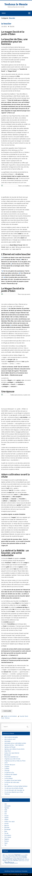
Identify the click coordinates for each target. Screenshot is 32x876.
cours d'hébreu (13, 857)
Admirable (7, 741)
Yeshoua (7, 718)
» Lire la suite (7, 711)
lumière (15, 859)
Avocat (6, 823)
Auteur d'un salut (9, 821)
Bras (5, 831)
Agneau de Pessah (9, 747)
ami (26, 855)
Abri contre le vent (9, 739)
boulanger (5, 857)
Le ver (6, 784)
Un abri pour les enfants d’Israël (13, 788)
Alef (5, 812)
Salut (5, 843)
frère (25, 857)
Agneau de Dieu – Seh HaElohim (14, 745)
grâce (4, 859)
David (26, 716)
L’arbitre (6, 768)
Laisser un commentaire (10, 716)
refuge (8, 860)
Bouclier (12, 26)
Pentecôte (27, 859)
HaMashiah (8, 859)
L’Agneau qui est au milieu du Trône (14, 761)
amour (4, 856)
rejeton (11, 860)
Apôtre (6, 817)
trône (27, 860)
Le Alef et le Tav (9, 772)
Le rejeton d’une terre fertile (12, 780)
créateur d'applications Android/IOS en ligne (24, 875)
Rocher (6, 841)
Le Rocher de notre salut (11, 782)
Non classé (7, 837)
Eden (2, 718)
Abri (5, 804)
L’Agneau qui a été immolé (12, 759)
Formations (7, 835)
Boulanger (7, 755)
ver (3, 863)
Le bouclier (6, 23)
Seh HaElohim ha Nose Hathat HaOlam (15, 786)
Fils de (6, 833)
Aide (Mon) (7, 751)
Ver (5, 845)
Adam (6, 855)
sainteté (20, 860)
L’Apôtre (6, 766)
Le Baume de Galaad (10, 774)
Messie (19, 859)
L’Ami (6, 763)
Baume (6, 825)
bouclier (22, 716)
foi (23, 857)
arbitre (13, 856)
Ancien (6, 816)
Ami (5, 814)
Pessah (5, 860)
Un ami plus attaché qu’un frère (13, 792)
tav (25, 860)
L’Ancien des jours (9, 764)
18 (19, 273)
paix (23, 859)
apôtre (10, 856)
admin (5, 26)
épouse (16, 863)
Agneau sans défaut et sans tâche (14, 749)
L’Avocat (6, 770)
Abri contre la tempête (11, 737)
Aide (5, 810)
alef (24, 855)
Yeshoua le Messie (16, 4)
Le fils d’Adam (8, 778)
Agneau (6, 808)
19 (4, 277)
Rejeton (6, 839)
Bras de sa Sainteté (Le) (11, 757)
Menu (4, 13)
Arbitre (6, 819)
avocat (16, 856)
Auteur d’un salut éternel (11, 753)
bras (8, 857)
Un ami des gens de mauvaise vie (14, 790)
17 (2, 271)
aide (22, 855)
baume (20, 856)
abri (4, 855)
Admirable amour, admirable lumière (15, 743)
